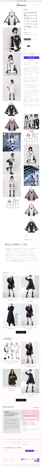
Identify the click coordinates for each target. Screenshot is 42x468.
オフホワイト (27, 39)
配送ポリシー (24, 465)
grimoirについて (25, 441)
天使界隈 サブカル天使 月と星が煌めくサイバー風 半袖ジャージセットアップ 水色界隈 (11, 361)
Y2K (36, 441)
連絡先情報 (29, 465)
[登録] (21, 450)
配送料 (27, 34)
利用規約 (38, 464)
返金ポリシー (26, 464)
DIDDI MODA (20, 439)
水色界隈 (24, 444)
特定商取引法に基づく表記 (35, 465)
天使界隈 (11, 439)
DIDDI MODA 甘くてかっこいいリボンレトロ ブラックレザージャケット (12, 388)
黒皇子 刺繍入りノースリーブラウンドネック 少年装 (12, 327)
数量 (24, 48)
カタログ (10, 441)
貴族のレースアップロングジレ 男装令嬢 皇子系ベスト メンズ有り (30, 300)
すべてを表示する (21, 332)
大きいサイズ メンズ (18, 444)
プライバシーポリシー (32, 464)
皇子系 (15, 439)
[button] (2, 5)
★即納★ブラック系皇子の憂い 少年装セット (30, 327)
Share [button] (26, 235)
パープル (34, 39)
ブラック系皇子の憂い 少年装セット (11, 299)
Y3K (27, 444)
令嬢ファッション (27, 439)
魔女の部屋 (19, 441)
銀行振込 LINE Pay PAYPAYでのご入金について (29, 424)
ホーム (5, 439)
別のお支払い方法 (31, 60)
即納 (8, 439)
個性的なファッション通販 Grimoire (11, 464)
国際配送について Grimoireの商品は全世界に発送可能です (11, 413)
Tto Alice (26, 9)
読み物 (14, 441)
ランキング (6, 441)
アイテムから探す (34, 439)
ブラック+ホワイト (28, 41)
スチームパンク (32, 441)
